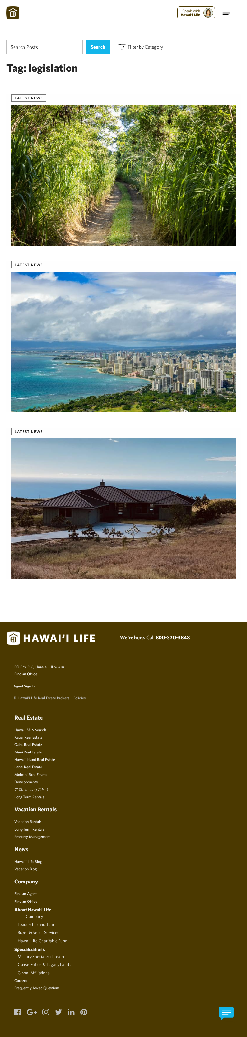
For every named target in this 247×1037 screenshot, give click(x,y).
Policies (79, 698)
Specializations (29, 949)
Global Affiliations (34, 972)
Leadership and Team (37, 924)
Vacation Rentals (27, 821)
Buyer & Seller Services (38, 932)
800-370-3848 (173, 637)
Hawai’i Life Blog (28, 861)
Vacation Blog (25, 868)
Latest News (29, 98)
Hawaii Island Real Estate (34, 759)
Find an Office (25, 673)
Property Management (32, 836)
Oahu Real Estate (28, 744)
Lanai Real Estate (28, 766)
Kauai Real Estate (28, 737)
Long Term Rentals (29, 796)
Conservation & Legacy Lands (44, 964)
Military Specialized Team (41, 956)
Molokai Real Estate (30, 774)
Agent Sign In (24, 686)
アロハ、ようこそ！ (31, 789)
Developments (26, 782)
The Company (30, 916)
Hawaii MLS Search (30, 729)
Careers (20, 980)
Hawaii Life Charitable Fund (42, 940)
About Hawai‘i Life (32, 909)
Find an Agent (25, 893)
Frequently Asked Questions (36, 988)
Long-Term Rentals (29, 829)
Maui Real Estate (28, 752)
